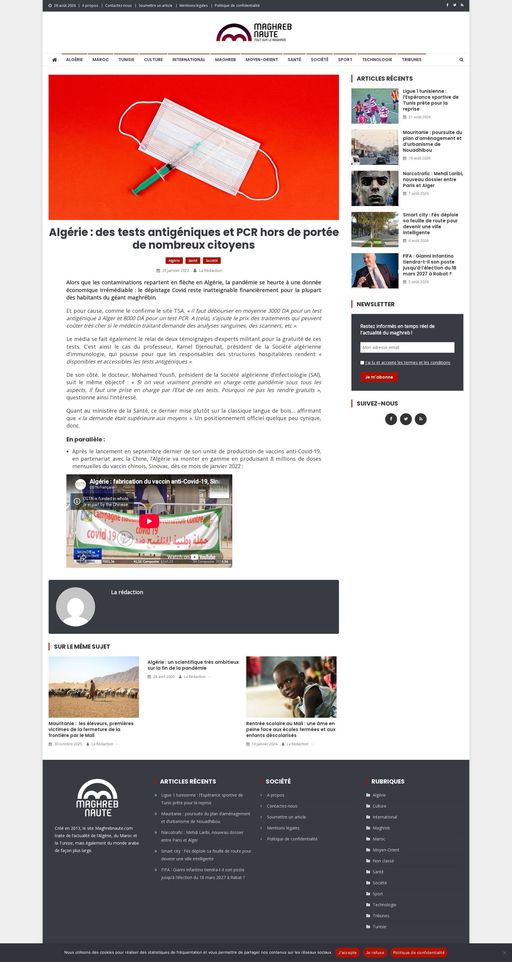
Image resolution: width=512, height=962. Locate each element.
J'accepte (347, 952)
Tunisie (126, 60)
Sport (345, 60)
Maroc (100, 60)
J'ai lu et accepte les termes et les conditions (407, 362)
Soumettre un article (155, 5)
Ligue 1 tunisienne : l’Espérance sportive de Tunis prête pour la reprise (431, 100)
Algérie (74, 60)
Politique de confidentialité (237, 5)
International (188, 60)
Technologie (377, 60)
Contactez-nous (118, 5)
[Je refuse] (505, 953)
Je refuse (375, 952)
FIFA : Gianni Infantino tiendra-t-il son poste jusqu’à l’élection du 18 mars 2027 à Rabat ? (429, 265)
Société (319, 60)
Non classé (383, 861)
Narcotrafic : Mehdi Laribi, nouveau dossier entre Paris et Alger (433, 180)
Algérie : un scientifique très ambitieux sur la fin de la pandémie (193, 665)
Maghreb (225, 60)
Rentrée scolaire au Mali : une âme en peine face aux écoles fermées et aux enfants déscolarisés (290, 729)
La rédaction (210, 270)
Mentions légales (194, 5)
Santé (294, 60)
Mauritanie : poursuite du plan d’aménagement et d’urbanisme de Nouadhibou (432, 141)
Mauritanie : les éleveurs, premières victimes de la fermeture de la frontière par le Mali (91, 729)
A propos (90, 5)
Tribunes (412, 60)
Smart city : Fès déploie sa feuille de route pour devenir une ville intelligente (430, 224)
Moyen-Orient (262, 60)
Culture (153, 60)
